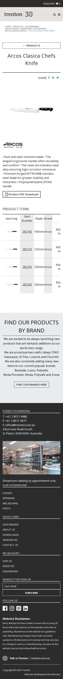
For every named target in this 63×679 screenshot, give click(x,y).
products (18, 27)
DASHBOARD (10, 571)
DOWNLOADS (11, 534)
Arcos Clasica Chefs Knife (42, 31)
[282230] (11, 267)
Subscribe (31, 592)
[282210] (11, 249)
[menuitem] (31, 493)
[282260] (11, 284)
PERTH (6, 508)
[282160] (11, 231)
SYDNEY (7, 493)
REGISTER (8, 566)
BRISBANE (9, 498)
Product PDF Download (23, 194)
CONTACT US (10, 545)
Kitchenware (32, 27)
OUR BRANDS (11, 524)
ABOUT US (9, 529)
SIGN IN (7, 561)
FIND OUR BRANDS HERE (31, 384)
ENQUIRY (51, 3)
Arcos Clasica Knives (15, 31)
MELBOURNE (10, 503)
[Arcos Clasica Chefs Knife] (31, 110)
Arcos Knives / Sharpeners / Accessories (25, 29)
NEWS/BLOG (10, 540)
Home (8, 27)
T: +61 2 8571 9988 (15, 417)
